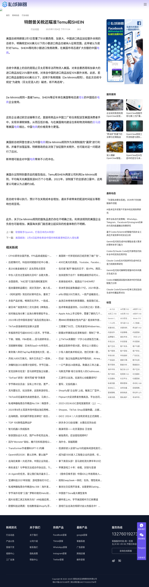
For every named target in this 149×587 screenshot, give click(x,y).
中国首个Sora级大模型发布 (73, 493)
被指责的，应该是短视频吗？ (74, 435)
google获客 (82, 535)
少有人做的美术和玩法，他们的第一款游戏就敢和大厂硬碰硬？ (80, 352)
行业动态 (35, 29)
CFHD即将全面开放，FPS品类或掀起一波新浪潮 (30, 256)
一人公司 (113, 323)
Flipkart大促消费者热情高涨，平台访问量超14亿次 (80, 397)
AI (112, 309)
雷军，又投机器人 (68, 384)
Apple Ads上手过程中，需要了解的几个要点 (80, 313)
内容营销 (138, 332)
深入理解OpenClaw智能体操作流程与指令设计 (115, 157)
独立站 (124, 369)
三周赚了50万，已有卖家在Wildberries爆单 (80, 326)
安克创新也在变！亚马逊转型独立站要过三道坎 (30, 371)
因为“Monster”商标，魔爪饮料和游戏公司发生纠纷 (30, 442)
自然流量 (125, 388)
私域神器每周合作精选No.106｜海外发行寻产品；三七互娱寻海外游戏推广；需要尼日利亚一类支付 (30, 486)
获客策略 (138, 388)
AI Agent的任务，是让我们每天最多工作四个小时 (30, 474)
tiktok (137, 318)
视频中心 (10, 553)
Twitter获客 (58, 559)
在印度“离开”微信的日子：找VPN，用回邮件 (80, 268)
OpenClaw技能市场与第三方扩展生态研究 (134, 114)
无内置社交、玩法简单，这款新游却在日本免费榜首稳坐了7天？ (30, 390)
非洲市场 (138, 397)
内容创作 (113, 332)
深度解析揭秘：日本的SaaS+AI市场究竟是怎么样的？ (30, 345)
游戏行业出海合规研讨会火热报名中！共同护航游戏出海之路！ (80, 506)
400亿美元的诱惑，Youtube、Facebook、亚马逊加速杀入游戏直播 (80, 262)
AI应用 (124, 314)
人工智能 (138, 323)
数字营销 (113, 365)
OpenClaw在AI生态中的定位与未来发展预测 (134, 157)
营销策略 (113, 393)
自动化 (137, 383)
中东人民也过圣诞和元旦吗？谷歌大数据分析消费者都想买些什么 (30, 275)
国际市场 (125, 337)
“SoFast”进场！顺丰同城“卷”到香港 (26, 377)
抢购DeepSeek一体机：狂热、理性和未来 (80, 480)
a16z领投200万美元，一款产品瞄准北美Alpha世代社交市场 (80, 294)
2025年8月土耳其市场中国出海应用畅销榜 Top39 (30, 409)
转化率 (137, 393)
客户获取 (125, 351)
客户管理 (113, 351)
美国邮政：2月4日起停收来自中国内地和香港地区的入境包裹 (47, 237)
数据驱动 (138, 365)
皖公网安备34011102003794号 (83, 582)
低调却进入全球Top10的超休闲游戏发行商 (80, 448)
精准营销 (125, 383)
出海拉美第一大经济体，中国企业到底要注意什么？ (30, 461)
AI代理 (124, 309)
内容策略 (125, 332)
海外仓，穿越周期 (68, 442)
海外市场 (113, 369)
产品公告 (10, 541)
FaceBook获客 (60, 535)
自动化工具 (113, 388)
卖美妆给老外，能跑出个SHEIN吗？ (77, 281)
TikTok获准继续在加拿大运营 (23, 326)
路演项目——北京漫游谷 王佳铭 (75, 429)
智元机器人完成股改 (18, 429)
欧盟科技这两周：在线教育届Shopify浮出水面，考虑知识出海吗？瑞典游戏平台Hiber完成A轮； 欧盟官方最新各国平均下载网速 (30, 506)
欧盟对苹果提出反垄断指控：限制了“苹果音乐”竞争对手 (80, 332)
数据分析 (125, 365)
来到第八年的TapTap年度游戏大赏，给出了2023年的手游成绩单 (30, 352)
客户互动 (113, 346)
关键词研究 (125, 328)
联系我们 (34, 547)
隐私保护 (125, 397)
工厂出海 (10, 559)
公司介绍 (34, 541)
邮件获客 (81, 559)
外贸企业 (113, 342)
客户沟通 (137, 346)
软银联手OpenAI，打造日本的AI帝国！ (35, 232)
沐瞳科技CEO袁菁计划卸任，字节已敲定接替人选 (30, 365)
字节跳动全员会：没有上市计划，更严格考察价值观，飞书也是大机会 (30, 384)
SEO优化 (125, 318)
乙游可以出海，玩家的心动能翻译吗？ (78, 377)
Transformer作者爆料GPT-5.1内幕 (26, 448)
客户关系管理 (125, 346)
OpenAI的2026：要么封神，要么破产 (28, 454)
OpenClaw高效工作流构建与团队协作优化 (134, 135)
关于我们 (34, 535)
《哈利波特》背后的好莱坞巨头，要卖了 (29, 294)
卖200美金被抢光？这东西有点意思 (26, 268)
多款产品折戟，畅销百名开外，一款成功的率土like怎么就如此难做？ (30, 300)
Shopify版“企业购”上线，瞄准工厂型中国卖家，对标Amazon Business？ (80, 390)
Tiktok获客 (58, 541)
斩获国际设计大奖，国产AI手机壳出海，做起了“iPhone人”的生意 (30, 435)
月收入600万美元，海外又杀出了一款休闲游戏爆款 (30, 358)
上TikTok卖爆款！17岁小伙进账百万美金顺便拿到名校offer (80, 339)
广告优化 (138, 356)
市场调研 (125, 356)
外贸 (137, 337)
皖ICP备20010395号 (61, 582)
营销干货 (10, 547)
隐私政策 (34, 553)
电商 (16, 126)
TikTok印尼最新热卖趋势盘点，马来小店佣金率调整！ (30, 397)
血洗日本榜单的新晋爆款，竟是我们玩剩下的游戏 (80, 300)
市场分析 (113, 356)
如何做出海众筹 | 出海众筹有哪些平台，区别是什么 (30, 313)
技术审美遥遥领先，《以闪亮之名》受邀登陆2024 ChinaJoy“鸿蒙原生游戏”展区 (80, 307)
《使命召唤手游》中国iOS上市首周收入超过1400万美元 (80, 474)
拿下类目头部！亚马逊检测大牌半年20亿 (80, 461)
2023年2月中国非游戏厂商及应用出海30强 (30, 320)
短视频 (124, 374)
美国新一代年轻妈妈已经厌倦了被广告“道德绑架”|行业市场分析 (80, 256)
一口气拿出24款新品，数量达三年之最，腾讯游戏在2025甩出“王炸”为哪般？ (80, 365)
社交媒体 (138, 374)
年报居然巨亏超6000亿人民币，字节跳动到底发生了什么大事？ (30, 332)
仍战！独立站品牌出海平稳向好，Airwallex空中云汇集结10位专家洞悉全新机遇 (80, 358)
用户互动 (138, 369)
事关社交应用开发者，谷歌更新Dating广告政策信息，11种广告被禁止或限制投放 (80, 486)
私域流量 (113, 383)
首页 (8, 15)
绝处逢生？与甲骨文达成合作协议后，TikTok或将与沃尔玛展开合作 (30, 467)
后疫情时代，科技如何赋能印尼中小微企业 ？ (30, 262)
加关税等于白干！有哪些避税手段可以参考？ (80, 275)
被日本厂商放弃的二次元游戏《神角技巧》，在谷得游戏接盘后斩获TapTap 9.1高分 (30, 307)
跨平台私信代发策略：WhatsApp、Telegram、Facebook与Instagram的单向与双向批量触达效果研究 (125, 222)
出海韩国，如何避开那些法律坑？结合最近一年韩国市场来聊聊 (30, 416)
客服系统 (81, 541)
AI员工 (112, 314)
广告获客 (81, 547)
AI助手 (137, 309)
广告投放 (113, 360)
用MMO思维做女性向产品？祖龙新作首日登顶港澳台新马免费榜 (80, 320)
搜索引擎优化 (125, 360)
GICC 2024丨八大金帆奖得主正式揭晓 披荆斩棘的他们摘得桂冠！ (80, 416)
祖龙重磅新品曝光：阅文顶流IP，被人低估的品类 (30, 288)
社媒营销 (138, 379)
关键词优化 (113, 328)
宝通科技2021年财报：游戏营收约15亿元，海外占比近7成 (30, 480)
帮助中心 (34, 559)
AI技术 (137, 314)
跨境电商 (125, 393)
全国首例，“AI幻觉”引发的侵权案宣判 (27, 281)
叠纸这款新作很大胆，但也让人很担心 (78, 345)
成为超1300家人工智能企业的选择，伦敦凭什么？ (80, 454)
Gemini (112, 318)
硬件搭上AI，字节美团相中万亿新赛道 (78, 499)
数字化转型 (138, 360)
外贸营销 (138, 342)
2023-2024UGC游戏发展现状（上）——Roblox (80, 403)
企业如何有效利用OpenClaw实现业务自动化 (115, 114)
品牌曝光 (113, 337)
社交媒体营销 (113, 379)
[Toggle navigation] (145, 4)
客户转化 (138, 351)
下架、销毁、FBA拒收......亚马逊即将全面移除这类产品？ (30, 339)
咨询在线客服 (126, 551)
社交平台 (125, 379)
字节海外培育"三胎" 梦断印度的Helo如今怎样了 (30, 493)
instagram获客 (60, 553)
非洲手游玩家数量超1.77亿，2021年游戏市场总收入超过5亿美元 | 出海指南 (80, 288)
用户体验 (113, 374)
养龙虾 (137, 328)
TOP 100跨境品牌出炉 (20, 422)
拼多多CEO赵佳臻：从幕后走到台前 (77, 422)
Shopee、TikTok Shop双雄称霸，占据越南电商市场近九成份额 (80, 409)
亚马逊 (96, 122)
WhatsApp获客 (60, 547)
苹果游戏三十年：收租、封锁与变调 (77, 467)
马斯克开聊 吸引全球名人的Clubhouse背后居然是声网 (80, 371)
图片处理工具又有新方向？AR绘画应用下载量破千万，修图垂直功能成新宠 (30, 499)
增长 (81, 97)
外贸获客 (125, 342)
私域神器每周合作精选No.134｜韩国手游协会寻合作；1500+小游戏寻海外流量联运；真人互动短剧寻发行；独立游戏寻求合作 (30, 403)
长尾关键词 (113, 397)
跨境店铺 (81, 553)
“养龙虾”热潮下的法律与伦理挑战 (114, 135)
